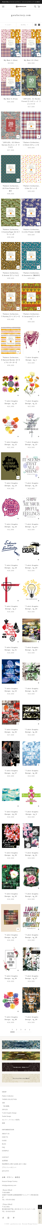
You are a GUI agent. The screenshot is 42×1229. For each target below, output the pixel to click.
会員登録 (5, 1160)
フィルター (8, 24)
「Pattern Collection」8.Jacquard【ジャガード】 (31, 316)
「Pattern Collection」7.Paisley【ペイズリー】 (10, 315)
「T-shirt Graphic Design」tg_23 (11, 690)
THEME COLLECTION (9, 1099)
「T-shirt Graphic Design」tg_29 (11, 813)
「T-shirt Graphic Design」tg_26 (31, 731)
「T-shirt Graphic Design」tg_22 (31, 649)
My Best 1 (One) (11, 60)
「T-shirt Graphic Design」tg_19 (31, 567)
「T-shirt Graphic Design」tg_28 (31, 772)
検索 (3, 1123)
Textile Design (6, 1116)
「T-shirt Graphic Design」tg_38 (11, 1018)
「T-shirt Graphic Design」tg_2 (11, 608)
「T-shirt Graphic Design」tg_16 (11, 525)
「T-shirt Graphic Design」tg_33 (31, 895)
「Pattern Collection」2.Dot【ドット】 (31, 187)
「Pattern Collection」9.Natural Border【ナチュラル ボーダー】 (10, 360)
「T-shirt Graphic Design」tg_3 (31, 813)
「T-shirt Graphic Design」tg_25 (11, 731)
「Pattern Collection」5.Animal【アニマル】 (11, 274)
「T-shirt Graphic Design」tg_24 (31, 690)
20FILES (5, 1109)
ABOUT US (5, 1133)
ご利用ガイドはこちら (39, 1216)
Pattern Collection (7, 1096)
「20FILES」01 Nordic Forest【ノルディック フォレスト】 (31, 101)
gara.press (5, 1171)
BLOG (4, 1144)
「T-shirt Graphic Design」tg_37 (31, 977)
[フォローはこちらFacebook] (3, 1218)
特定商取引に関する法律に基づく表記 (14, 1164)
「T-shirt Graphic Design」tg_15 (31, 484)
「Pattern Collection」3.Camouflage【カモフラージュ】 (11, 232)
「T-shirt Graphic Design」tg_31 (31, 854)
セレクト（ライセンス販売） (11, 1119)
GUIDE (4, 1140)
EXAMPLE (5, 1151)
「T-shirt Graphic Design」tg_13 (31, 443)
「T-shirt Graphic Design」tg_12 (11, 443)
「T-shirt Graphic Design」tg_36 (11, 977)
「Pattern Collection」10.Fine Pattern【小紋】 (11, 188)
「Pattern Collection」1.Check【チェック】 (31, 144)
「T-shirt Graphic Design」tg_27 (11, 772)
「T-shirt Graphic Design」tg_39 (31, 1018)
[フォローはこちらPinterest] (14, 1218)
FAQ (3, 1147)
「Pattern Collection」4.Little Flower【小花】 (31, 231)
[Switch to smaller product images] (39, 25)
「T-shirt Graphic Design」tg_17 (31, 525)
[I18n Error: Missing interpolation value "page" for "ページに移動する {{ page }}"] (29, 1029)
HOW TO (5, 1137)
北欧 (3, 1103)
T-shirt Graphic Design (9, 1113)
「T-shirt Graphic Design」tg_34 (11, 936)
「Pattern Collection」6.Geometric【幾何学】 (31, 274)
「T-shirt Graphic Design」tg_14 (11, 484)
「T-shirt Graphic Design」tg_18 (11, 567)
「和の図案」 (6, 1106)
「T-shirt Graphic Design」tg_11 (31, 402)
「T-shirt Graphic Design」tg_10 (11, 402)
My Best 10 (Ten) (31, 60)
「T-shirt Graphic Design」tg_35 (31, 936)
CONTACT (5, 1157)
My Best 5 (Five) (11, 99)
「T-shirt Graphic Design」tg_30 (11, 854)
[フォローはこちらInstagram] (8, 1218)
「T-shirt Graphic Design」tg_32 (11, 895)
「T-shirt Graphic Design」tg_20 (31, 608)
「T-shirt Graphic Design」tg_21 (11, 649)
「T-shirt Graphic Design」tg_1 (31, 359)
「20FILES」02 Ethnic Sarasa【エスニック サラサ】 (11, 145)
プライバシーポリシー (9, 1167)
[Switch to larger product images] (35, 25)
